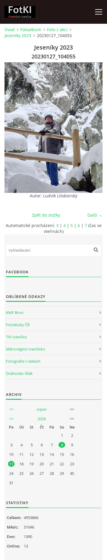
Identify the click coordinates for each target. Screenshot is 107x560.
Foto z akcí (57, 29)
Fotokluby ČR (18, 324)
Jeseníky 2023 (17, 35)
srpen (42, 409)
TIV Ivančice (16, 337)
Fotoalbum (30, 29)
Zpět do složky (46, 215)
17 (11, 464)
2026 (41, 418)
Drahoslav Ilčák (19, 373)
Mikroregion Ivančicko (25, 349)
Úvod (9, 29)
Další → (95, 215)
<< (11, 409)
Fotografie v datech (23, 361)
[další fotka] (93, 127)
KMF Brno (14, 312)
